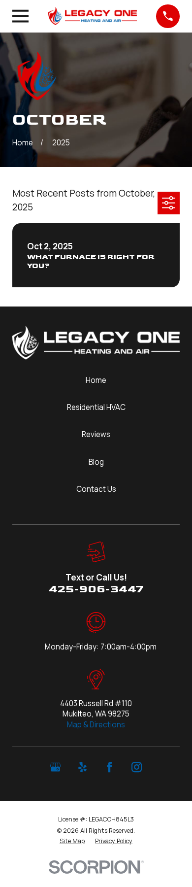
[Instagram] (136, 767)
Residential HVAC (96, 407)
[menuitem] (72, 841)
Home (96, 380)
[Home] (92, 16)
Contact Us (96, 489)
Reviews (96, 434)
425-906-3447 (96, 589)
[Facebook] (109, 767)
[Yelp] (82, 767)
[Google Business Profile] (55, 767)
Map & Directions (96, 724)
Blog (96, 462)
